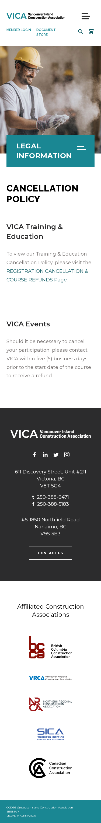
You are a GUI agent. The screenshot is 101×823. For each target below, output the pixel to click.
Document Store (46, 32)
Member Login (18, 30)
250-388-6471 (50, 497)
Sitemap (12, 811)
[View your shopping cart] (91, 31)
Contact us (50, 553)
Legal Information (44, 151)
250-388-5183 (50, 504)
